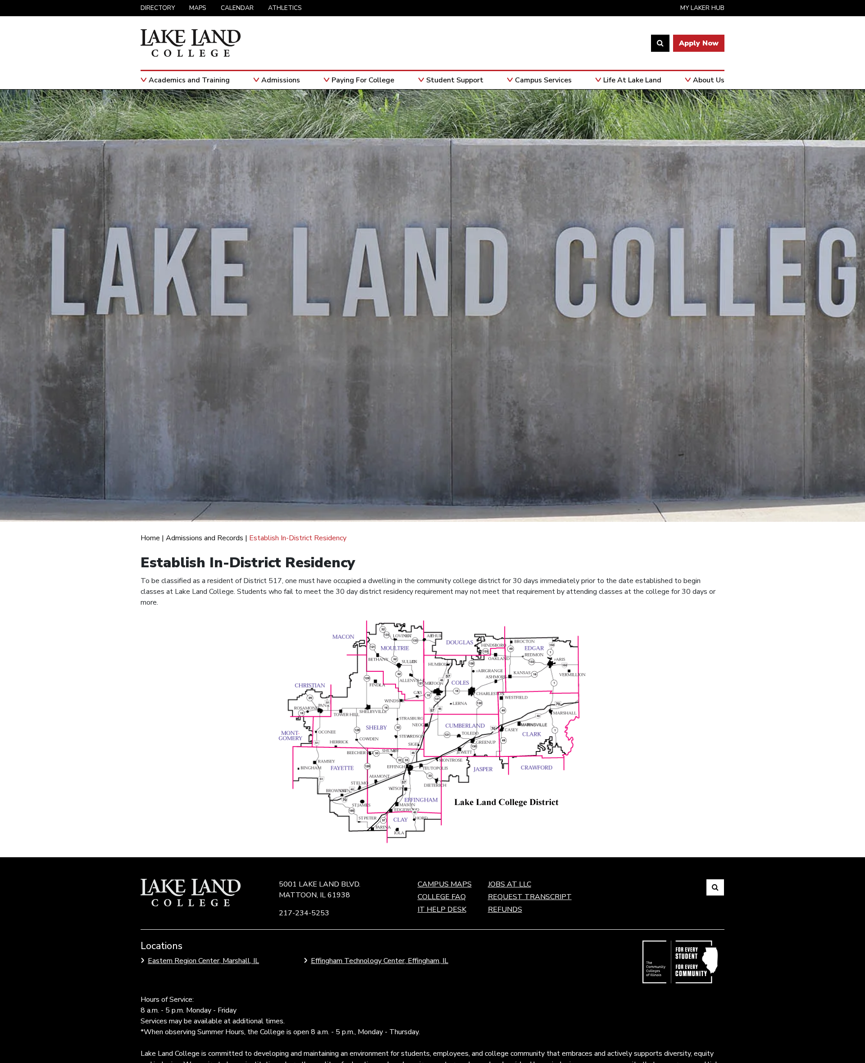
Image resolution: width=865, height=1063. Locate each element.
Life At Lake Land (632, 80)
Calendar (237, 8)
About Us (708, 80)
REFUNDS (505, 909)
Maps (197, 8)
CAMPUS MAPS (445, 884)
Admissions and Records (204, 538)
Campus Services (543, 80)
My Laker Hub (702, 8)
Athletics (285, 8)
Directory (158, 8)
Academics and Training (189, 80)
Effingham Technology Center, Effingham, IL (379, 961)
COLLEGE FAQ (442, 897)
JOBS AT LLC (509, 884)
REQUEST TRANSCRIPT (530, 897)
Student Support (454, 80)
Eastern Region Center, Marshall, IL (203, 961)
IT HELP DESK (442, 909)
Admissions (280, 80)
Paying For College (363, 80)
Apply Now (699, 43)
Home (150, 538)
